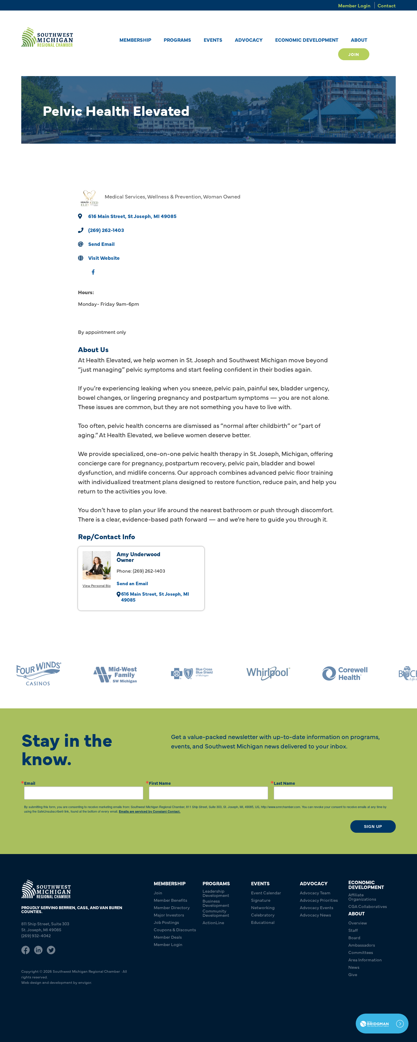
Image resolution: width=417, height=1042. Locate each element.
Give (352, 974)
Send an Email (132, 583)
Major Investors (169, 915)
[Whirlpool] (268, 674)
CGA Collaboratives (367, 906)
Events (213, 39)
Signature (260, 900)
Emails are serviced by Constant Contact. (149, 811)
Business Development (216, 903)
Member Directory (172, 907)
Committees (360, 952)
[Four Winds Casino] (38, 674)
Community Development (216, 913)
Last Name (284, 783)
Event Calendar (266, 892)
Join (353, 54)
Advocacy (249, 39)
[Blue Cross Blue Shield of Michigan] (191, 674)
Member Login (354, 5)
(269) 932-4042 (36, 935)
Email (29, 783)
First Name (160, 783)
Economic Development (306, 39)
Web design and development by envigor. (56, 982)
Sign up (373, 826)
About (359, 39)
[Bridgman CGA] (382, 1023)
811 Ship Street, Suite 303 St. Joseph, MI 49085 (45, 926)
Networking (263, 907)
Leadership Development (216, 893)
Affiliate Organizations (362, 896)
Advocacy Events (316, 907)
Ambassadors (361, 945)
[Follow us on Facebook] (25, 949)
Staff (353, 930)
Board (354, 937)
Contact (387, 5)
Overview (357, 922)
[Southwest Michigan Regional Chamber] (47, 37)
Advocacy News (315, 915)
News (353, 967)
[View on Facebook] (93, 274)
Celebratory (263, 915)
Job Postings (166, 922)
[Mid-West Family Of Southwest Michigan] (115, 674)
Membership (135, 39)
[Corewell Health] (344, 674)
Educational (263, 922)
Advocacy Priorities (319, 900)
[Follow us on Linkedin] (38, 949)
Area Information (365, 959)
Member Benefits (170, 900)
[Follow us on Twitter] (51, 949)
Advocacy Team (315, 892)
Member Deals (168, 937)
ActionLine (213, 922)
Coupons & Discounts (175, 929)
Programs (177, 39)
